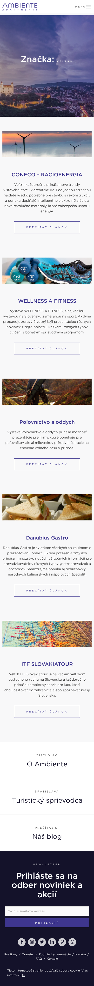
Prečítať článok (47, 227)
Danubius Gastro (47, 538)
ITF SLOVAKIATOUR (47, 664)
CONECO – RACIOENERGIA (47, 175)
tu (23, 975)
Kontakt (52, 958)
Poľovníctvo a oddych (47, 422)
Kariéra (80, 954)
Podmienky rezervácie (55, 954)
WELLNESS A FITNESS (47, 301)
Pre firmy (10, 954)
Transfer (28, 954)
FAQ (39, 958)
